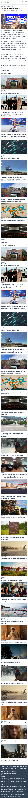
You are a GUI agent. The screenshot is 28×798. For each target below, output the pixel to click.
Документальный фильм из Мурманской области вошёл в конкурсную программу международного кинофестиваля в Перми (14, 476)
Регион (2, 155)
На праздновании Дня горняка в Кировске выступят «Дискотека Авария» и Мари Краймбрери (12, 434)
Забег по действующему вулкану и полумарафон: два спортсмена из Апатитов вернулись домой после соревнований (14, 136)
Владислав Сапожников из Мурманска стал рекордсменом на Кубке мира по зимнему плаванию (12, 621)
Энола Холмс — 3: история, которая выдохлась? (13, 642)
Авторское (3, 453)
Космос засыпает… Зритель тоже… (10, 760)
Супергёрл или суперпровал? (8, 742)
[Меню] (26, 2)
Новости (3, 6)
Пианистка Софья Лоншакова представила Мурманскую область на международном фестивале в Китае (12, 114)
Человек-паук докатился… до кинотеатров (12, 455)
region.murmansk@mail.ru (13, 796)
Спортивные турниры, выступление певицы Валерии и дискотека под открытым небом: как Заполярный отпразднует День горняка (13, 179)
